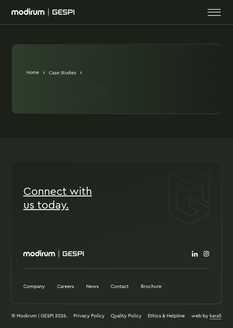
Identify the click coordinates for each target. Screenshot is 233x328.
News (92, 286)
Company (34, 286)
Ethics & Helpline (166, 315)
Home (32, 73)
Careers (65, 286)
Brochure (151, 286)
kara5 (215, 315)
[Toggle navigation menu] (214, 12)
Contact (120, 286)
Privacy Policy (89, 315)
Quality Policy (126, 315)
